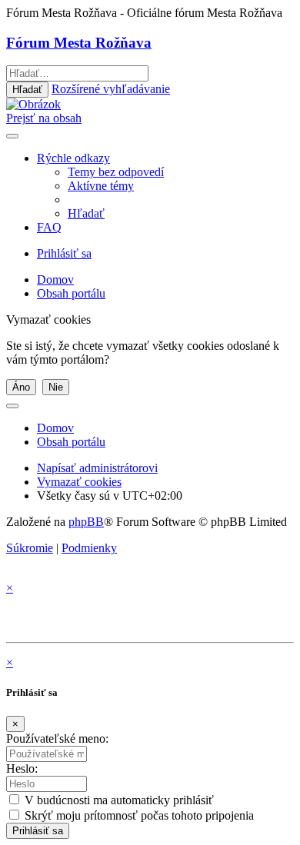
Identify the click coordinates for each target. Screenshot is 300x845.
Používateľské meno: (57, 738)
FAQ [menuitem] (49, 227)
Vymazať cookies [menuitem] (79, 481)
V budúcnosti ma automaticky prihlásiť (118, 800)
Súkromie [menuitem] (29, 547)
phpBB (86, 521)
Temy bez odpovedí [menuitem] (116, 171)
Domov (55, 427)
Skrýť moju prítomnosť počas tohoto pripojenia (138, 815)
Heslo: (22, 768)
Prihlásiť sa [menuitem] (64, 253)
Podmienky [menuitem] (89, 547)
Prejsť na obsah (44, 118)
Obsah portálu (71, 441)
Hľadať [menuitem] (86, 213)
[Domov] (33, 104)
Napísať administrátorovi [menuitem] (97, 467)
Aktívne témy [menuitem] (101, 185)
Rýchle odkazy (73, 158)
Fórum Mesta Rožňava (79, 43)
